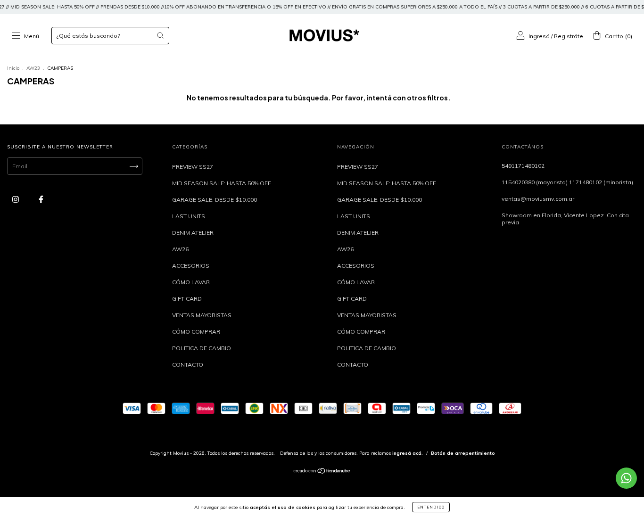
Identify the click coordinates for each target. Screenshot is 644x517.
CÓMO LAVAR (191, 282)
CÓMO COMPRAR (196, 331)
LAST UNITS (188, 216)
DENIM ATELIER (193, 232)
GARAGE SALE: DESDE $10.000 (214, 199)
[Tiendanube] (322, 472)
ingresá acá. (407, 453)
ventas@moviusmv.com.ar (538, 198)
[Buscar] (160, 35)
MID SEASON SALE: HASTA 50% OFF (221, 183)
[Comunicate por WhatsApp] (626, 478)
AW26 (180, 249)
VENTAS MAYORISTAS (201, 315)
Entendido (431, 507)
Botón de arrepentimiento (463, 453)
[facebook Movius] (41, 199)
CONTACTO (187, 364)
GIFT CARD (187, 298)
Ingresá (539, 36)
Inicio (13, 68)
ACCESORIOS (190, 265)
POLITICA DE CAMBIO (201, 348)
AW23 (33, 68)
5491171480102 (523, 165)
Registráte (568, 36)
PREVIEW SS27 (192, 166)
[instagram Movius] (16, 199)
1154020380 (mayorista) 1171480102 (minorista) (567, 182)
